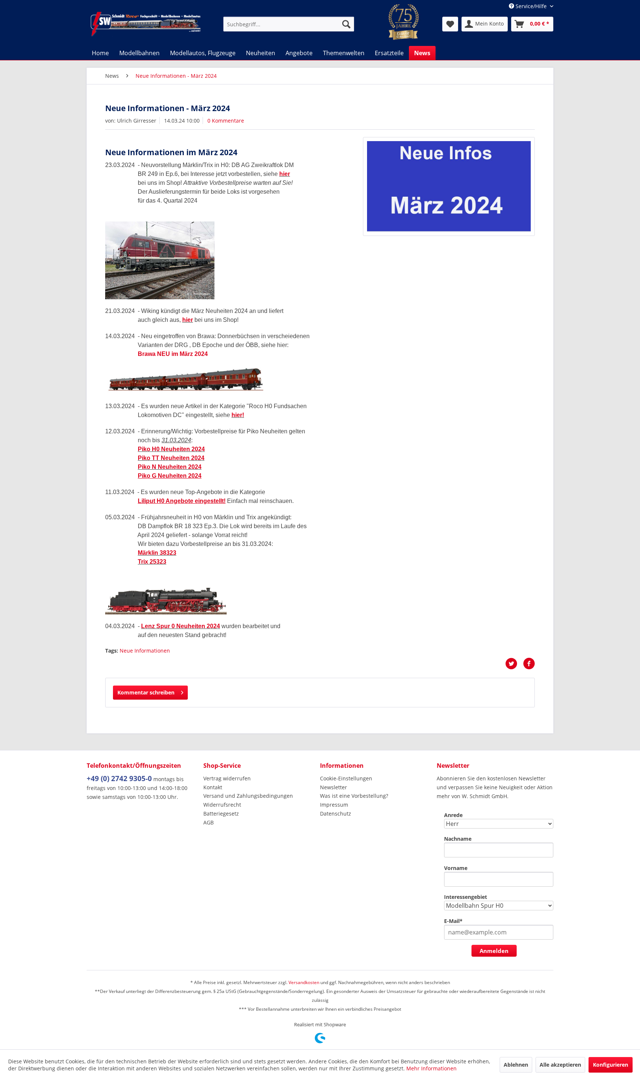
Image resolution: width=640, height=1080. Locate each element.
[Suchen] (346, 24)
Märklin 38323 (157, 553)
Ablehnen (516, 1064)
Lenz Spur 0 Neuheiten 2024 (180, 626)
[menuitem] (288, 24)
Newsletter (333, 787)
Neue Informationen (145, 650)
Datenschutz (335, 813)
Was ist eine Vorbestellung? (354, 795)
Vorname (455, 867)
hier (284, 174)
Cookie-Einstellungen (346, 778)
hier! (237, 415)
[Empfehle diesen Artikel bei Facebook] (529, 664)
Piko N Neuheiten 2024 (169, 467)
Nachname (457, 838)
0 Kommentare (225, 120)
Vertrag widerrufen (227, 778)
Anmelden (494, 950)
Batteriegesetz (221, 813)
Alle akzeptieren (560, 1064)
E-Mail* (453, 920)
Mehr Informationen (431, 1068)
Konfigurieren (610, 1064)
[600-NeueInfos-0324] (449, 186)
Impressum (334, 804)
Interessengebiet (465, 896)
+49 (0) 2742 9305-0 (119, 778)
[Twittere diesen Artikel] (514, 664)
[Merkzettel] (450, 24)
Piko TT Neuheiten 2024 (171, 458)
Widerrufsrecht (222, 804)
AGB (208, 822)
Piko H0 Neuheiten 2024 (171, 449)
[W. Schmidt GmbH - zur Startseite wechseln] (145, 24)
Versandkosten (304, 982)
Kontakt (212, 787)
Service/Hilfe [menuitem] (531, 6)
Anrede (453, 815)
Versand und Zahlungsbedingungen (248, 795)
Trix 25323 (152, 562)
